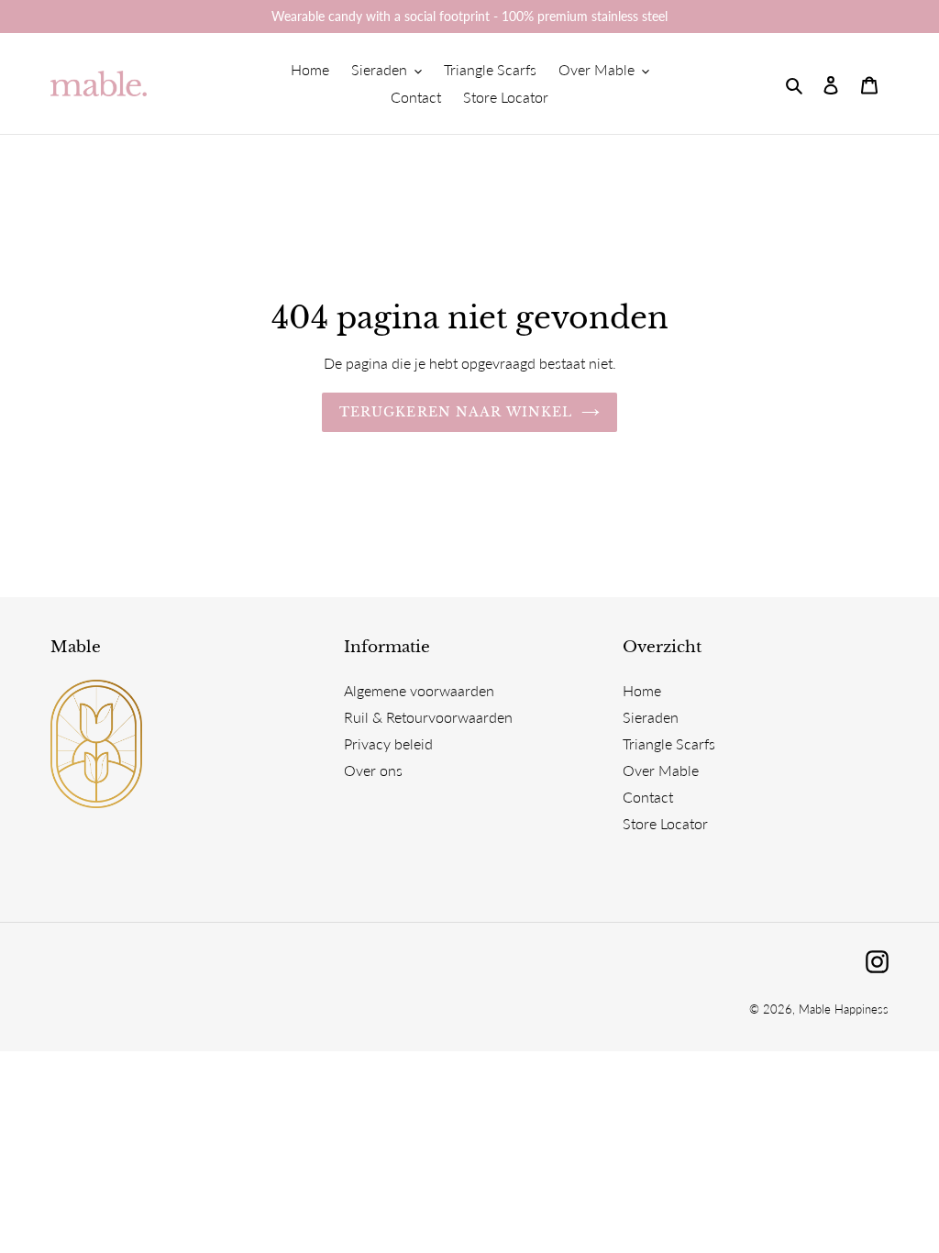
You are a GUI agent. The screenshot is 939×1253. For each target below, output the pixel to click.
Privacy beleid (388, 743)
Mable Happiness (844, 1009)
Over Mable (661, 770)
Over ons (373, 770)
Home (642, 690)
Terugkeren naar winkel (456, 412)
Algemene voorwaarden (419, 690)
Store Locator (665, 823)
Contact (648, 796)
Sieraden (651, 717)
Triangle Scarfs (669, 743)
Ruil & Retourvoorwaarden (428, 717)
